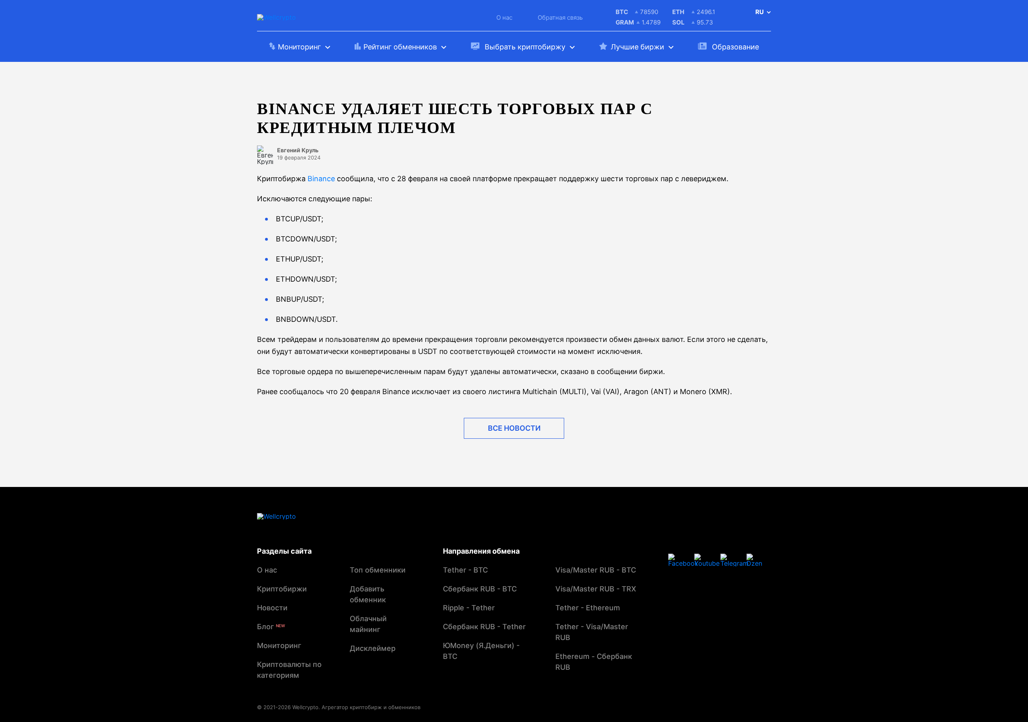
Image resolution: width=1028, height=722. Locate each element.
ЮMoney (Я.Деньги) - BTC (481, 651)
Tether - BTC (465, 570)
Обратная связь (560, 17)
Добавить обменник (368, 594)
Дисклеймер (373, 648)
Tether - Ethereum (587, 607)
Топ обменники (378, 570)
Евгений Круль (297, 150)
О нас (504, 17)
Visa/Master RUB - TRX (595, 589)
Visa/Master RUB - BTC (595, 570)
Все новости (514, 428)
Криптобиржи (282, 589)
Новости (272, 607)
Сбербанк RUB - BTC (480, 589)
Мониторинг (279, 645)
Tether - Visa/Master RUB (591, 632)
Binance (321, 178)
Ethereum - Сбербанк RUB (593, 661)
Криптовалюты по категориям (289, 669)
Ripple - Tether (469, 607)
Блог (271, 626)
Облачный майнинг (368, 624)
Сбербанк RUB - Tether (484, 626)
